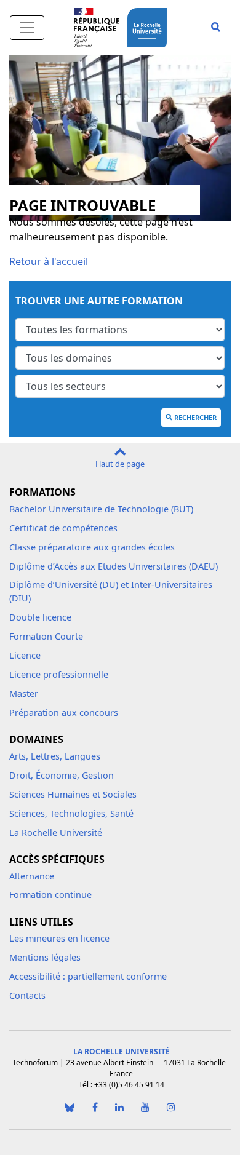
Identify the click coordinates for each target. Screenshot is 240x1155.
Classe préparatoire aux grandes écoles (92, 547)
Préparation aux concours (63, 712)
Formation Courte (46, 636)
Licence (25, 655)
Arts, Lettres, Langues (54, 756)
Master (23, 693)
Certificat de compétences (63, 528)
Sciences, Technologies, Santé (71, 813)
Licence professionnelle (58, 674)
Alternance (31, 876)
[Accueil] (149, 26)
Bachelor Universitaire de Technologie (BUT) (101, 509)
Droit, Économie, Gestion (61, 775)
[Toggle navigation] (27, 27)
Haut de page (120, 463)
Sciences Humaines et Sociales (73, 794)
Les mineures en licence (59, 938)
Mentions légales (45, 957)
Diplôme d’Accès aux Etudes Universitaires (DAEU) (113, 566)
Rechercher (195, 417)
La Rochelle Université (55, 832)
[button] (215, 27)
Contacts (27, 995)
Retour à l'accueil (48, 261)
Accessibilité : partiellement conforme (88, 976)
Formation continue (50, 894)
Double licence (40, 617)
